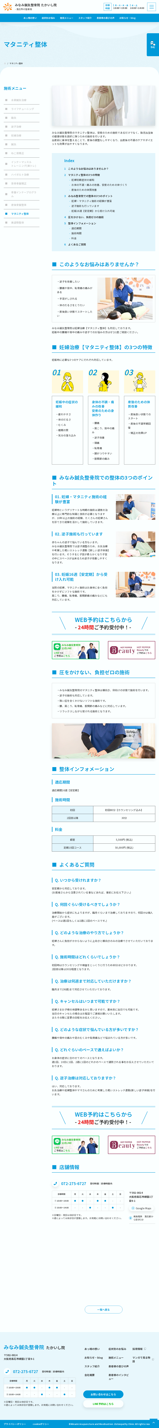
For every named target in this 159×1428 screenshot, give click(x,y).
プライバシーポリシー (15, 1424)
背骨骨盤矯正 (15, 183)
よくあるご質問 (75, 244)
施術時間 (75, 233)
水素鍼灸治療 (15, 100)
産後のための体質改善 (83, 190)
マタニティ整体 (17, 213)
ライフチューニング (19, 109)
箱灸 (10, 118)
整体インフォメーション (80, 223)
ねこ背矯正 (14, 153)
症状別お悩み (48, 17)
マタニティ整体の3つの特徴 (82, 175)
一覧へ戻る (103, 1309)
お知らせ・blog (127, 17)
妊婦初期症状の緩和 (81, 180)
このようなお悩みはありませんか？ (86, 168)
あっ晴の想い (30, 17)
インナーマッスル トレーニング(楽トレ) (20, 164)
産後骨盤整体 (15, 205)
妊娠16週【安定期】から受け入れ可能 (92, 211)
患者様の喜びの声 (106, 17)
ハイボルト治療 (17, 174)
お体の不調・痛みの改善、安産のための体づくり (98, 185)
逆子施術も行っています (84, 206)
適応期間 (75, 228)
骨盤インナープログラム (20, 194)
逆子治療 (13, 126)
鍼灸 (10, 144)
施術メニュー (66, 17)
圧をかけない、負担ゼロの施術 (84, 217)
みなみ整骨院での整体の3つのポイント (88, 196)
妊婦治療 (13, 135)
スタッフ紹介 (85, 17)
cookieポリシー (41, 1424)
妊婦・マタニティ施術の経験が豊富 (90, 201)
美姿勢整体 (14, 222)
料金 (73, 238)
